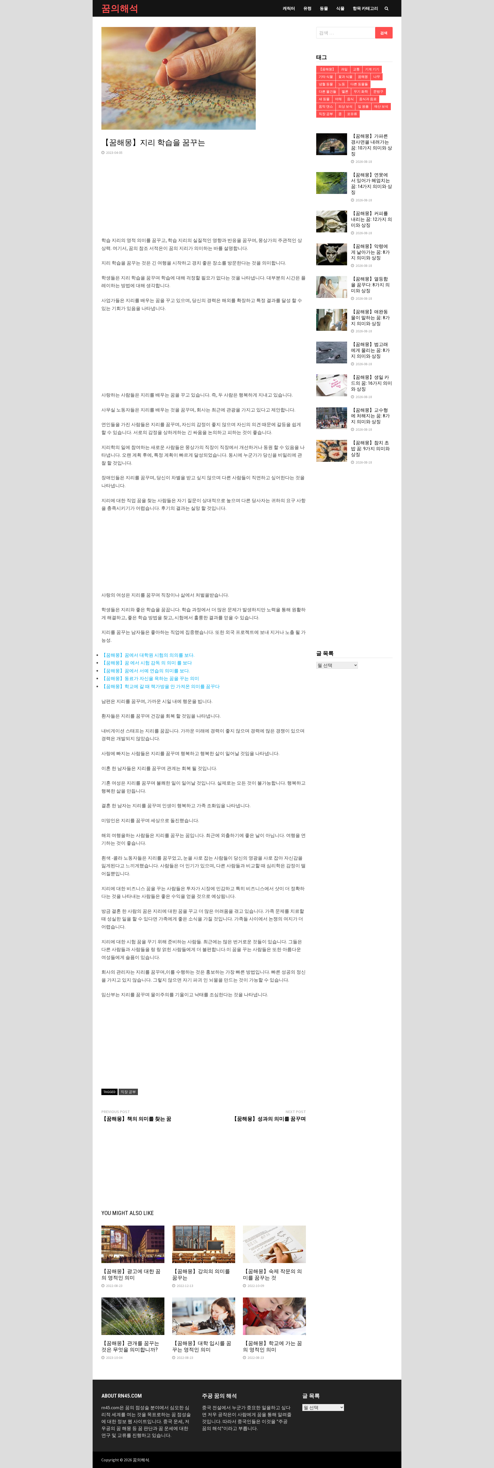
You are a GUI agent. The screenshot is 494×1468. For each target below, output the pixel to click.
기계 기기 (372, 69)
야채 (338, 99)
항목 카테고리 (365, 8)
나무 (376, 76)
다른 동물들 (359, 84)
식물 (340, 8)
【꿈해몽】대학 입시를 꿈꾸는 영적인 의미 (201, 1346)
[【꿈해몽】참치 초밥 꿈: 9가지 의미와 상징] (331, 443)
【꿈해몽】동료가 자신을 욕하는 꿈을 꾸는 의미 (150, 678)
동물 (324, 8)
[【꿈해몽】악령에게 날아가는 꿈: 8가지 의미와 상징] (331, 247)
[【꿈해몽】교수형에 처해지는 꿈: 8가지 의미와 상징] (331, 411)
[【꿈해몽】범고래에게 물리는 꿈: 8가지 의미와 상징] (331, 345)
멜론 (345, 91)
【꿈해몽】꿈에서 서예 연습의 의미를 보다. (145, 671)
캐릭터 (289, 8)
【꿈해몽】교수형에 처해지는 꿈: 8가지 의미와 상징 (370, 416)
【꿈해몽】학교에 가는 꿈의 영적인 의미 (272, 1346)
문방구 (378, 91)
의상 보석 (345, 106)
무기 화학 (361, 91)
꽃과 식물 (345, 76)
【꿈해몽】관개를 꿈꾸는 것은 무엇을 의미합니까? (130, 1346)
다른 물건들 (327, 91)
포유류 (352, 114)
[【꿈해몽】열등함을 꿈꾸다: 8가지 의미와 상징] (331, 280)
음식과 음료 (368, 99)
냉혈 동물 (326, 84)
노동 (341, 84)
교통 (356, 69)
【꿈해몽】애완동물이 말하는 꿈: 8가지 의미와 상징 (370, 317)
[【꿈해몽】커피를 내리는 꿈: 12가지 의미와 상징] (331, 214)
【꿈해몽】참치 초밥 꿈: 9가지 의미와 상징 (370, 448)
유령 (307, 8)
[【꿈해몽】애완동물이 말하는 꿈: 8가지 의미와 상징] (331, 312)
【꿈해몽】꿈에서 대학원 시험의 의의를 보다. (148, 655)
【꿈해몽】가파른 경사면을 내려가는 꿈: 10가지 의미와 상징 (371, 144)
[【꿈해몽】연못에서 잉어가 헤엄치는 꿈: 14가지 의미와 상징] (331, 175)
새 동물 (324, 99)
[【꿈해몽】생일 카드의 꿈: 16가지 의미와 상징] (331, 378)
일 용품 (363, 106)
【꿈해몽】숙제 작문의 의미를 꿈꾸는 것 (272, 1274)
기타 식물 (326, 76)
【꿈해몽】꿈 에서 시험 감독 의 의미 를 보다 (146, 663)
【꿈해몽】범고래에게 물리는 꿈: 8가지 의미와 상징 (370, 350)
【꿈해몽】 (327, 69)
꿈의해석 (119, 8)
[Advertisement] (203, 201)
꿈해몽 (363, 76)
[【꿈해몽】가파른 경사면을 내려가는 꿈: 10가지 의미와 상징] (331, 137)
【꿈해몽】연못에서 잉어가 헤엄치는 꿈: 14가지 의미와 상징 (371, 183)
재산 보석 (381, 106)
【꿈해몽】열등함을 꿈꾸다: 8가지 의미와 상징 (370, 284)
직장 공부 (128, 1091)
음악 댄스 (326, 106)
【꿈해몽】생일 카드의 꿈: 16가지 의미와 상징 (371, 383)
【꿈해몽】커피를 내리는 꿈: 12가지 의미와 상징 (371, 219)
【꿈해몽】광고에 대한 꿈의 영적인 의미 (131, 1274)
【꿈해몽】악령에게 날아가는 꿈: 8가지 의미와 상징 (370, 252)
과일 (344, 69)
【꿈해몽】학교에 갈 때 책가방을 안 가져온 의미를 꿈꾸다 (160, 686)
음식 (350, 99)
